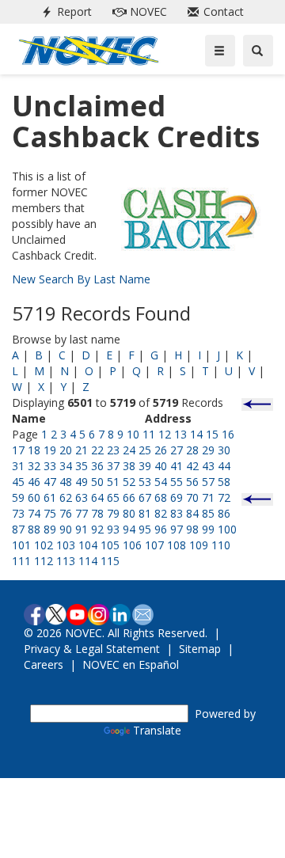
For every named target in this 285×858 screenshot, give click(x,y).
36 (97, 465)
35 (81, 465)
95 (145, 529)
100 (227, 529)
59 (18, 497)
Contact (212, 11)
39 (145, 465)
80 (129, 513)
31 (18, 465)
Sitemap (200, 648)
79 (113, 513)
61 (50, 497)
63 (81, 497)
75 (50, 513)
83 (176, 513)
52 (129, 481)
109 (198, 544)
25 (145, 449)
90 (65, 529)
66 (129, 497)
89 (50, 529)
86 (224, 513)
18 (34, 449)
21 (81, 449)
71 (208, 497)
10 (133, 434)
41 (176, 465)
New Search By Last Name (81, 279)
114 (87, 560)
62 (65, 497)
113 (65, 560)
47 (50, 481)
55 (176, 481)
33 (50, 465)
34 (65, 465)
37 (113, 465)
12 (164, 434)
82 (160, 513)
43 (208, 465)
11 (148, 434)
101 (21, 544)
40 (160, 465)
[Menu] (220, 50)
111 (21, 560)
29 (208, 449)
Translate (157, 730)
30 (224, 449)
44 (224, 465)
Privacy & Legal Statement (92, 648)
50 (97, 481)
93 (113, 529)
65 (113, 497)
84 (192, 513)
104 (87, 544)
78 (97, 513)
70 (192, 497)
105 (110, 544)
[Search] (258, 50)
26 (160, 449)
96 (160, 529)
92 (97, 529)
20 (65, 449)
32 (34, 465)
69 (176, 497)
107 (154, 544)
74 (34, 513)
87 (18, 529)
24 (129, 449)
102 (43, 544)
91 (81, 529)
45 (18, 481)
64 (97, 497)
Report (63, 11)
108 (176, 544)
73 (18, 513)
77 (81, 513)
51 (113, 481)
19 (50, 449)
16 (228, 434)
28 (192, 449)
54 (160, 481)
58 (224, 481)
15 (212, 434)
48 (65, 481)
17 (18, 449)
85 (208, 513)
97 (176, 529)
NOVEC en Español (130, 664)
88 (34, 529)
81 (145, 513)
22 (97, 449)
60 (34, 497)
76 (65, 513)
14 (196, 434)
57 (208, 481)
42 (192, 465)
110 (220, 544)
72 (224, 497)
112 (43, 560)
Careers (43, 664)
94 (129, 529)
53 (145, 481)
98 (192, 529)
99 (208, 529)
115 (110, 560)
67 (145, 497)
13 (180, 434)
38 (129, 465)
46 (34, 481)
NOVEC (136, 11)
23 (113, 449)
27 (176, 449)
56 (192, 481)
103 (65, 544)
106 (132, 544)
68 (160, 497)
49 (81, 481)
